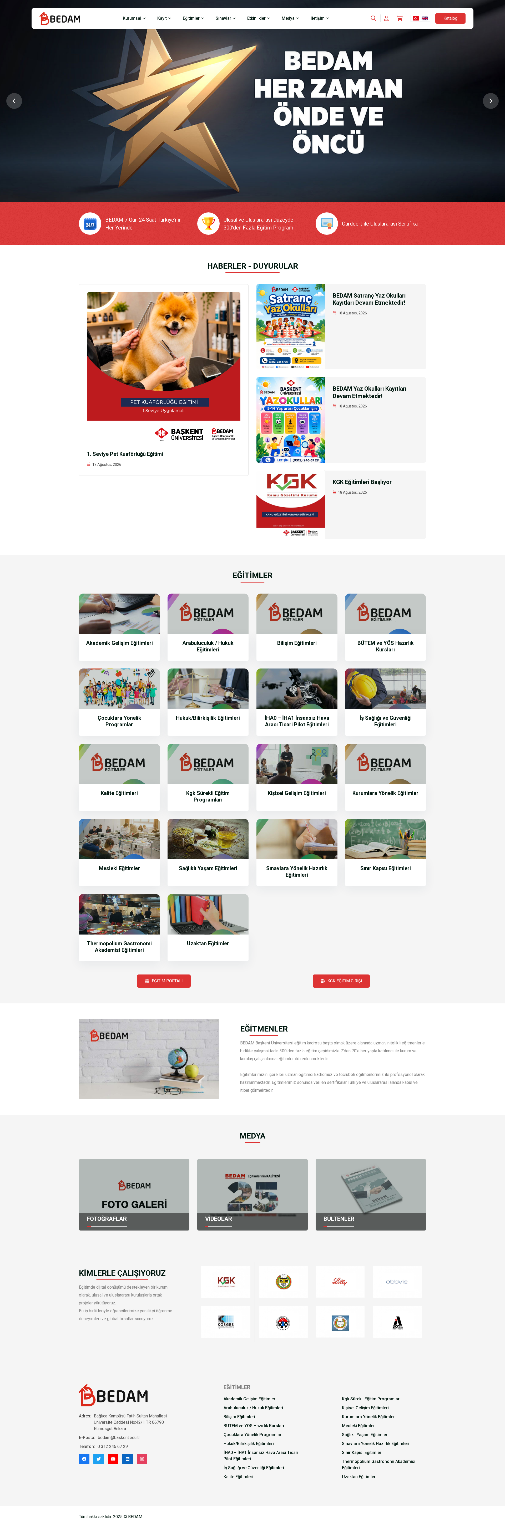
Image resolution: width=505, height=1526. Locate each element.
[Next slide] (491, 101)
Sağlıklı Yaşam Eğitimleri (208, 868)
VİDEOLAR (218, 1219)
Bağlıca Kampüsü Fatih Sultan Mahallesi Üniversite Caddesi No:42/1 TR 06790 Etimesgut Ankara (130, 1422)
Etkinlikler (256, 18)
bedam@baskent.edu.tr (119, 1437)
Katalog (450, 18)
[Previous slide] (14, 101)
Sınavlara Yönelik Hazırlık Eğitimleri (296, 871)
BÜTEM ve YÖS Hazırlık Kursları (385, 646)
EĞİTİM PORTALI (167, 980)
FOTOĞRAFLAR (107, 1219)
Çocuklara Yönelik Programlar (119, 721)
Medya (288, 18)
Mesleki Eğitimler (119, 868)
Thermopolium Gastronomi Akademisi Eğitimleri (119, 946)
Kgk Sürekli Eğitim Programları (208, 796)
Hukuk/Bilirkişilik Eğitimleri (208, 718)
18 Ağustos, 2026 (106, 464)
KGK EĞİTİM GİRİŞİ (344, 980)
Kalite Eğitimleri (119, 793)
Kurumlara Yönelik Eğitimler (385, 793)
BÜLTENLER (339, 1219)
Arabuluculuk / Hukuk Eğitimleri (208, 646)
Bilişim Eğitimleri (297, 643)
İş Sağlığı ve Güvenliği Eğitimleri (386, 721)
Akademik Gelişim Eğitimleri (119, 643)
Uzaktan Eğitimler (208, 943)
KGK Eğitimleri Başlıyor (362, 482)
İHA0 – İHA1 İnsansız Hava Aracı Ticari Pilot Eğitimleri (297, 721)
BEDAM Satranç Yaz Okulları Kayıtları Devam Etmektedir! (369, 299)
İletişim (318, 18)
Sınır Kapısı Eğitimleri (385, 868)
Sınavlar (223, 18)
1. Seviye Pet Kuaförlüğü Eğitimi (125, 454)
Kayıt (162, 18)
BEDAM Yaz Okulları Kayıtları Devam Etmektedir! (370, 392)
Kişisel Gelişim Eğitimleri (297, 793)
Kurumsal (132, 18)
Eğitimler (191, 18)
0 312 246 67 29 (113, 1446)
